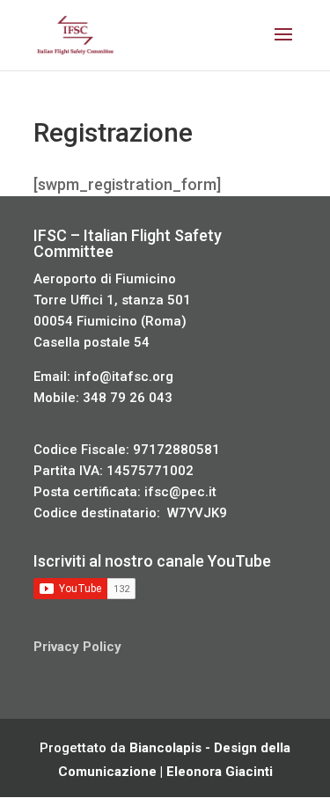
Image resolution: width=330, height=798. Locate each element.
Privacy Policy (77, 647)
